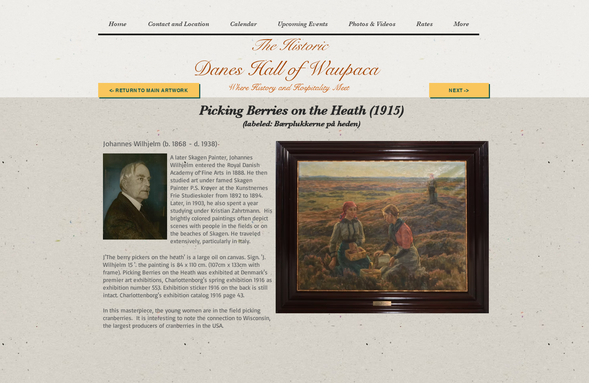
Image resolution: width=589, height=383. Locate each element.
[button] (178, 24)
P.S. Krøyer (203, 188)
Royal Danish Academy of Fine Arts (215, 168)
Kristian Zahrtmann (235, 210)
